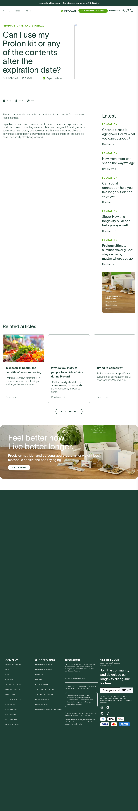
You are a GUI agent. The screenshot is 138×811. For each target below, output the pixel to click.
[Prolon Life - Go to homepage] (69, 10)
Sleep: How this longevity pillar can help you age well (116, 221)
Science (16, 11)
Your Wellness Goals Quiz (93, 11)
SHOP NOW (19, 467)
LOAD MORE (69, 411)
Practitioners (114, 11)
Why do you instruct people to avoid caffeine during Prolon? (67, 372)
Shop (5, 11)
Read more (108, 144)
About (28, 11)
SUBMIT (126, 690)
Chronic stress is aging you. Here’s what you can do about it (118, 134)
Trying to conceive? (110, 367)
